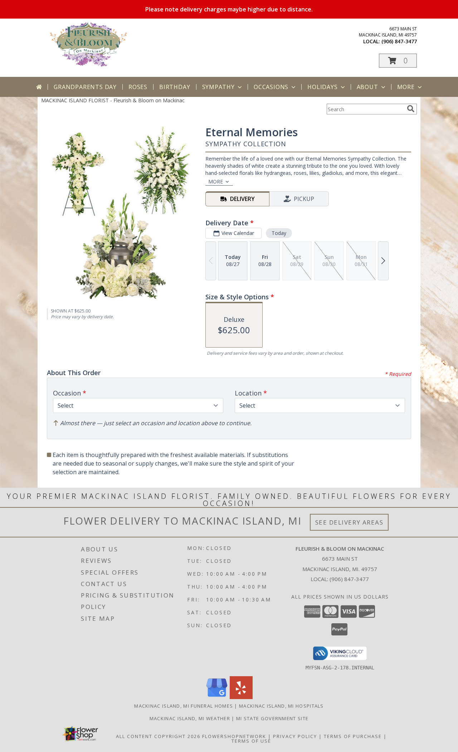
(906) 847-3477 (399, 41)
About (367, 87)
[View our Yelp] (241, 697)
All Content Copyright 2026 (158, 736)
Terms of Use (251, 741)
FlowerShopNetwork (234, 736)
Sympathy (218, 87)
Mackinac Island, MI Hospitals (281, 706)
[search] (410, 109)
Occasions (271, 87)
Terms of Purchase (353, 736)
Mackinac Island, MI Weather (190, 718)
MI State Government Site (272, 718)
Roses (137, 87)
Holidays (322, 87)
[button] (398, 61)
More (406, 87)
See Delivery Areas (349, 522)
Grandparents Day (85, 87)
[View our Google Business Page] (216, 697)
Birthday (174, 87)
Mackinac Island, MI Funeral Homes (183, 706)
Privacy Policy (295, 736)
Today (279, 233)
